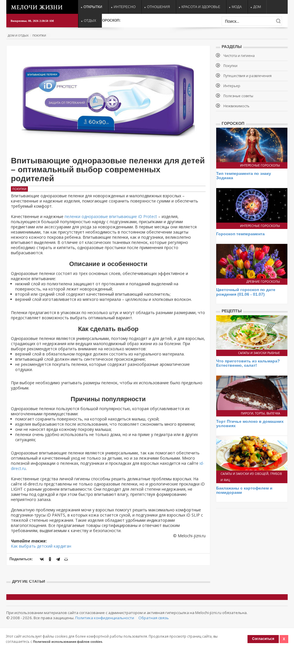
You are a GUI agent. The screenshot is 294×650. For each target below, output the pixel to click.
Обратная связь (153, 617)
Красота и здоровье (200, 7)
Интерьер (231, 85)
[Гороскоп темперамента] (251, 205)
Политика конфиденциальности (104, 617)
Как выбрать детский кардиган (41, 546)
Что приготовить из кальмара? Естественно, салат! (248, 363)
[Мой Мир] (66, 559)
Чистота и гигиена (239, 55)
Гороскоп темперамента (240, 234)
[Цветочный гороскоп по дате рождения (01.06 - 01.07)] (251, 260)
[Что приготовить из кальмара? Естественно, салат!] (251, 332)
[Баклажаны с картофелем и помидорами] (251, 452)
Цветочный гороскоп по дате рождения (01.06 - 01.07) (245, 291)
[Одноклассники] (50, 559)
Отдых (90, 21)
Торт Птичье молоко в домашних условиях (250, 423)
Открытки (93, 7)
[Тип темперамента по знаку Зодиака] (251, 144)
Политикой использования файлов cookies (67, 641)
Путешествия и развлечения (247, 75)
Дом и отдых (18, 35)
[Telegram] (58, 559)
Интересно (125, 7)
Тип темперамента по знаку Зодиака (243, 175)
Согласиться (263, 639)
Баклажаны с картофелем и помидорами (244, 490)
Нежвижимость (236, 106)
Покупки (39, 35)
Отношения (158, 7)
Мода (237, 7)
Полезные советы (238, 95)
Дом (257, 7)
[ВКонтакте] (41, 559)
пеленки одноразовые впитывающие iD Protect (111, 216)
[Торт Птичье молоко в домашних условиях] (251, 392)
